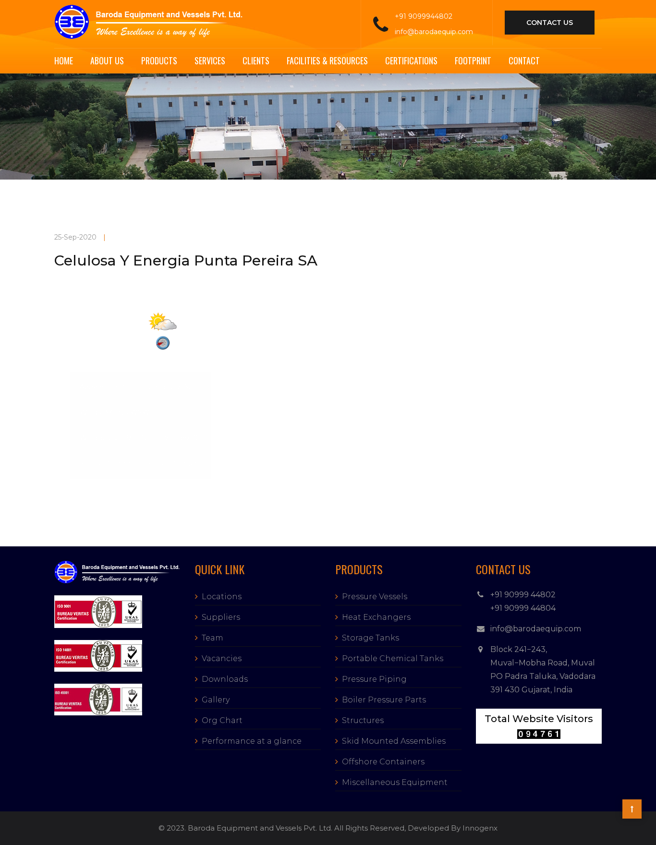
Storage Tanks (370, 637)
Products (159, 60)
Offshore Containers (383, 761)
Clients (256, 60)
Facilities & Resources (327, 60)
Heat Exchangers (376, 617)
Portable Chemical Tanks (392, 658)
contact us (549, 22)
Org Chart (222, 720)
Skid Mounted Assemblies (394, 741)
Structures (363, 720)
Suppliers (221, 617)
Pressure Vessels (374, 596)
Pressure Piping (374, 679)
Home (63, 60)
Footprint (473, 60)
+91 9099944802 (423, 16)
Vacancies (222, 658)
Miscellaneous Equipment (395, 782)
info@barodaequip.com (434, 31)
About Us (107, 60)
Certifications (411, 60)
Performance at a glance (252, 741)
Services (209, 60)
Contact (524, 60)
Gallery (216, 699)
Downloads (225, 679)
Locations (222, 596)
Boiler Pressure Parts (384, 699)
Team (212, 637)
